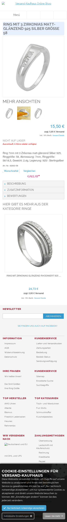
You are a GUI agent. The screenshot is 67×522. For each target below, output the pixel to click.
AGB (6, 348)
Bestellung (41, 352)
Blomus (8, 412)
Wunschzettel (10, 170)
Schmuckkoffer (43, 412)
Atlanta (7, 408)
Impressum (10, 343)
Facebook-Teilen (50, 171)
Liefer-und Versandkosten (49, 343)
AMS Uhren (10, 403)
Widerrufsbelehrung (14, 352)
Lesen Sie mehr (52, 515)
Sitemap (40, 376)
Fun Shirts (41, 408)
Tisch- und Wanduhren (47, 403)
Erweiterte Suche (44, 381)
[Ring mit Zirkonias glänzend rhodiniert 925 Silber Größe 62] (33, 243)
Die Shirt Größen (12, 384)
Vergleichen (29, 170)
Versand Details (58, 135)
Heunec (8, 421)
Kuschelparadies (44, 417)
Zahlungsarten (43, 348)
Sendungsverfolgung (46, 361)
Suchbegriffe (42, 385)
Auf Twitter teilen (57, 171)
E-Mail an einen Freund (43, 171)
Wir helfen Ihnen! (12, 376)
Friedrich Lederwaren (14, 417)
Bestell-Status (43, 357)
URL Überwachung (13, 461)
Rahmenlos (9, 425)
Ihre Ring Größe (11, 388)
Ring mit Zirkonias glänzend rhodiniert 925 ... (34, 275)
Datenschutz (10, 357)
